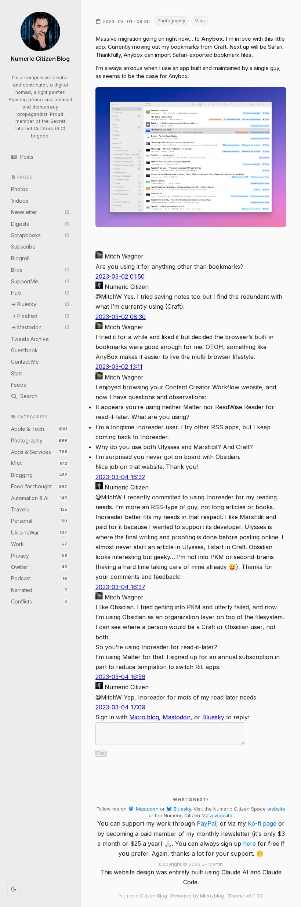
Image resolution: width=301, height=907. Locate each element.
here (249, 843)
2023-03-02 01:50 (120, 276)
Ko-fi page (262, 823)
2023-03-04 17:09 (120, 707)
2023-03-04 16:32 (120, 477)
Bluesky (213, 717)
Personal (39, 521)
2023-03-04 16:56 (120, 676)
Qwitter (39, 567)
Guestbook (24, 350)
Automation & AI (39, 498)
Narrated (39, 590)
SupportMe (24, 281)
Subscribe (23, 246)
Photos (19, 189)
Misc (39, 463)
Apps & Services (39, 452)
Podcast (39, 578)
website (276, 809)
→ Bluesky (23, 304)
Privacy (39, 555)
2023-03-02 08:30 (120, 316)
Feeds (18, 385)
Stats (17, 373)
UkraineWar (39, 532)
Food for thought (39, 486)
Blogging (39, 475)
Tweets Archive (30, 339)
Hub (16, 293)
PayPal (206, 823)
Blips (16, 270)
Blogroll (20, 258)
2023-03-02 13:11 (118, 366)
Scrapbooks (26, 235)
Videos (19, 201)
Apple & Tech (39, 429)
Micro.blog (144, 717)
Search (28, 396)
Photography (39, 440)
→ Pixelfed (24, 316)
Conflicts (39, 601)
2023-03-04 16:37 (120, 587)
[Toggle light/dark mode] (13, 889)
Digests (20, 224)
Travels (39, 509)
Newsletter (24, 212)
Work (39, 544)
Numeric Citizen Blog (40, 59)
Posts (26, 157)
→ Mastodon (26, 327)
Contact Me (25, 362)
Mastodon (177, 717)
